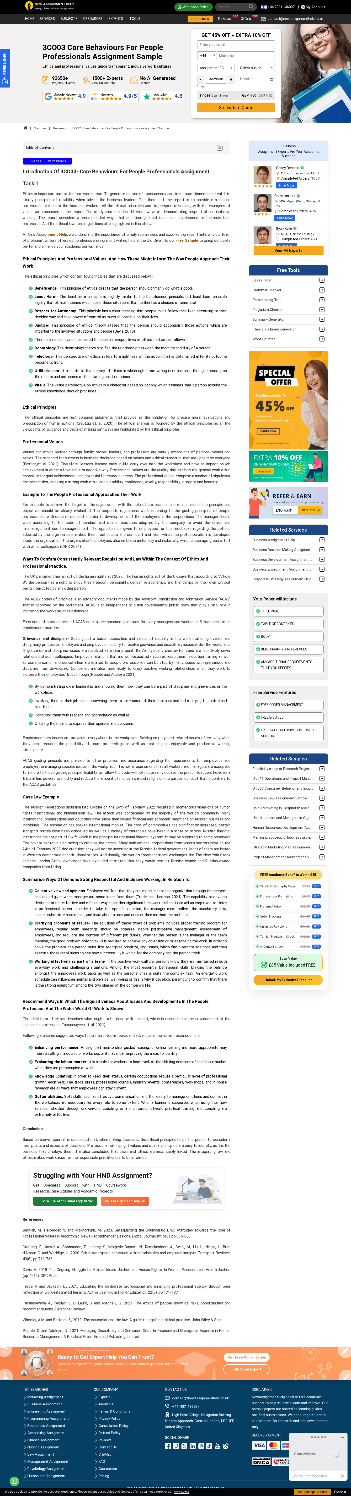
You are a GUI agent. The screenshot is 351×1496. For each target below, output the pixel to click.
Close (340, 1491)
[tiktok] (209, 1448)
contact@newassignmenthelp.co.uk (296, 19)
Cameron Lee (285, 196)
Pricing (104, 1476)
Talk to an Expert (246, 1369)
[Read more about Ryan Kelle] (262, 243)
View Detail (181, 1492)
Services (47, 19)
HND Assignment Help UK (125, 1201)
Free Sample (186, 240)
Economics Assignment (46, 1426)
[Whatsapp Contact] (14, 1481)
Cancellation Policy (113, 1426)
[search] (252, 7)
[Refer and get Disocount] (288, 517)
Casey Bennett (288, 168)
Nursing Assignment (43, 1447)
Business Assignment (44, 1404)
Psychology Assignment (46, 1469)
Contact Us (108, 1447)
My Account (315, 7)
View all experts (289, 250)
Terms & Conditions (114, 1411)
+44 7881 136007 (281, 7)
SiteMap (105, 1454)
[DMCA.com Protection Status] (261, 1465)
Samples (40, 128)
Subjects (69, 19)
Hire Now (286, 185)
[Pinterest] (201, 1448)
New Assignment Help (47, 234)
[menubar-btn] (219, 147)
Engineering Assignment (46, 1411)
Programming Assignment (48, 1418)
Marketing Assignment (45, 1397)
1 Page (201, 86)
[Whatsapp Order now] (288, 480)
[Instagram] (176, 1448)
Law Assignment (40, 1454)
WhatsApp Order (195, 7)
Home (29, 19)
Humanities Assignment (46, 1476)
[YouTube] (217, 1448)
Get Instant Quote (236, 107)
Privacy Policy (109, 1418)
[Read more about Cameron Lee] (262, 210)
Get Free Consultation (247, 1357)
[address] (226, 1448)
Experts (116, 19)
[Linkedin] (192, 1448)
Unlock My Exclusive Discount (288, 980)
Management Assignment (47, 1461)
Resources (92, 19)
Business (59, 128)
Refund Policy (109, 1433)
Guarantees (108, 1469)
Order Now (200, 19)
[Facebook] (168, 1448)
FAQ (102, 1461)
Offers (247, 18)
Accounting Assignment (46, 1433)
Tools (134, 19)
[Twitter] (184, 1448)
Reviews (226, 18)
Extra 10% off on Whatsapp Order (67, 1201)
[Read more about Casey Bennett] (262, 182)
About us (106, 1404)
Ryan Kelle (284, 228)
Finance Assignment (43, 1440)
